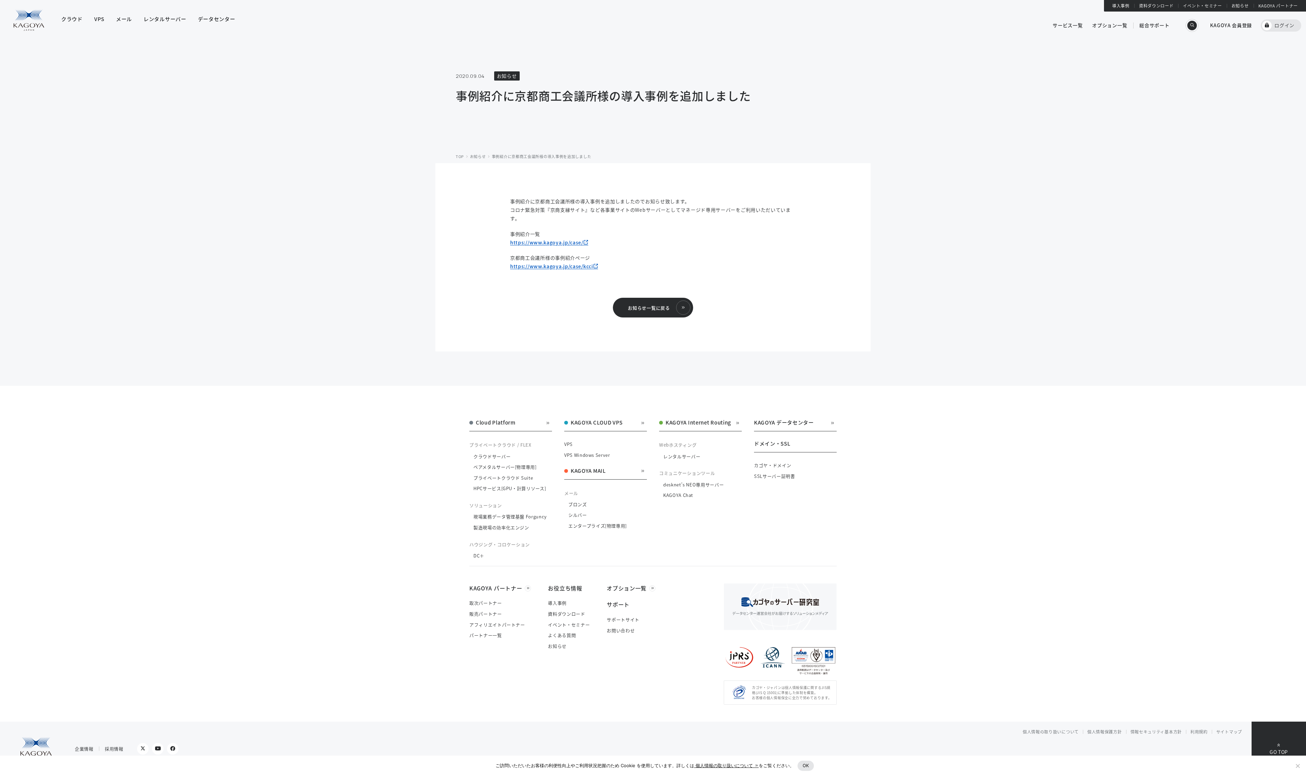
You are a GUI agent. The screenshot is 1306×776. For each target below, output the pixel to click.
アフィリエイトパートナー (497, 624)
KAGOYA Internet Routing (698, 423)
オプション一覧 (1109, 25)
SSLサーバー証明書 (774, 476)
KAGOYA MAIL (588, 471)
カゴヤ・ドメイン (772, 465)
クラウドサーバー (491, 456)
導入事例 (1120, 5)
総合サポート (1154, 25)
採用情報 (114, 748)
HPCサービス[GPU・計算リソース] (509, 488)
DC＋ (478, 555)
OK (806, 765)
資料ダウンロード (1156, 5)
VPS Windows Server (587, 455)
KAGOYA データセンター (784, 423)
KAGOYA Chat (678, 495)
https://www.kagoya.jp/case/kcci (551, 266)
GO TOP (1279, 751)
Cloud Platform (496, 423)
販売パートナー (485, 613)
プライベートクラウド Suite (503, 478)
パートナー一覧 (485, 635)
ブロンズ (577, 504)
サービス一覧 (1068, 25)
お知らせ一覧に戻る (649, 308)
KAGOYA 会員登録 (1231, 25)
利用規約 (1199, 732)
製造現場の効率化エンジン (501, 527)
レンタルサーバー (681, 456)
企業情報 (84, 748)
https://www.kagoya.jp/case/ (546, 242)
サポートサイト (623, 619)
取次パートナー (485, 603)
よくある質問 (562, 635)
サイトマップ (1229, 732)
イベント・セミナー (1202, 5)
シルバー (577, 515)
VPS (568, 444)
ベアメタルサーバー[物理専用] (505, 467)
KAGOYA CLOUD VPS (597, 423)
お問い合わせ (621, 630)
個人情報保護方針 (1104, 732)
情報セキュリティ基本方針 (1156, 732)
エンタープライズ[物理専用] (597, 525)
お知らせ (1240, 5)
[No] (1297, 765)
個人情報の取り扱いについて (1051, 732)
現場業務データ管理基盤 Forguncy (510, 516)
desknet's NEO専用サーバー (693, 484)
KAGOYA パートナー (1278, 5)
